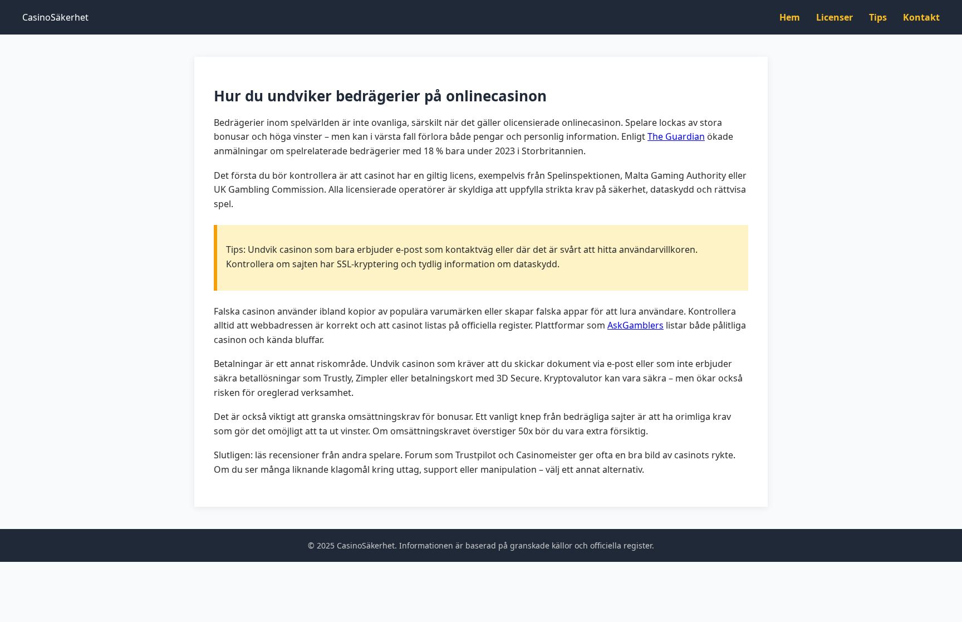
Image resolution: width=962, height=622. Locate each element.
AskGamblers (635, 325)
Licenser (834, 17)
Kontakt (921, 17)
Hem (789, 17)
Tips (878, 17)
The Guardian (676, 136)
